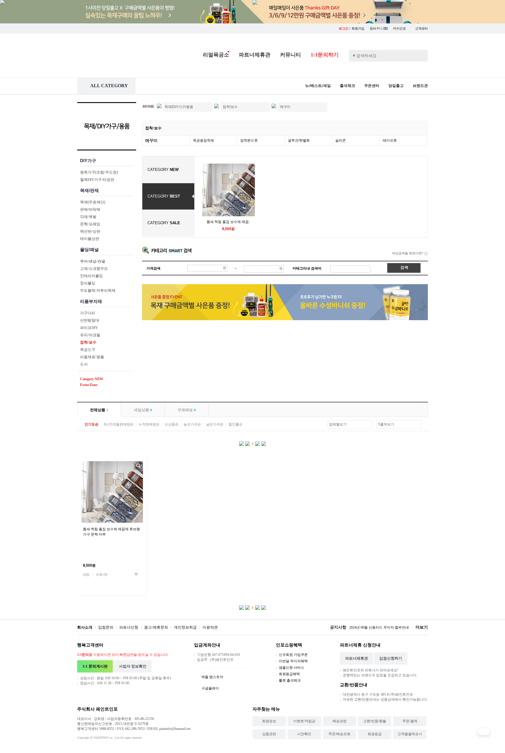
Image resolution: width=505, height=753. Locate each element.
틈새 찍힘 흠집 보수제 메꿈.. (228, 222)
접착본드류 (249, 140)
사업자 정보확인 (132, 666)
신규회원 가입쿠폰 (293, 655)
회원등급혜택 (289, 674)
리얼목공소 (216, 55)
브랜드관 (420, 85)
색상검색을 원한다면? (408, 253)
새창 (86, 574)
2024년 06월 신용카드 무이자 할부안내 (379, 627)
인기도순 (91, 424)
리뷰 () (102, 574)
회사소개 (84, 627)
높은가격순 (192, 424)
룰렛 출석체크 (290, 680)
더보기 (422, 627)
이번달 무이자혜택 (293, 661)
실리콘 (340, 140)
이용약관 (210, 627)
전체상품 (99, 410)
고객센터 (421, 28)
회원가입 (358, 28)
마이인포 (400, 28)
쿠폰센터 (371, 85)
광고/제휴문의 (156, 627)
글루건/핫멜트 (299, 140)
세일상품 (143, 410)
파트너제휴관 (254, 55)
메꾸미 (151, 140)
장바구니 (379, 28)
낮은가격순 (215, 424)
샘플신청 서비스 (291, 667)
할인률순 (236, 424)
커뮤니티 (290, 55)
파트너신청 (128, 627)
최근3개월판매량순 (118, 424)
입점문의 (105, 627)
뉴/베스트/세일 (318, 85)
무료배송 (187, 410)
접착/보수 (153, 128)
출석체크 (347, 85)
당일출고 (396, 85)
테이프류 (390, 140)
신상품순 (172, 424)
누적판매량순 (149, 424)
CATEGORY (163, 169)
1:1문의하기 (325, 55)
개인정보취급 (185, 627)
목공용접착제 (203, 140)
